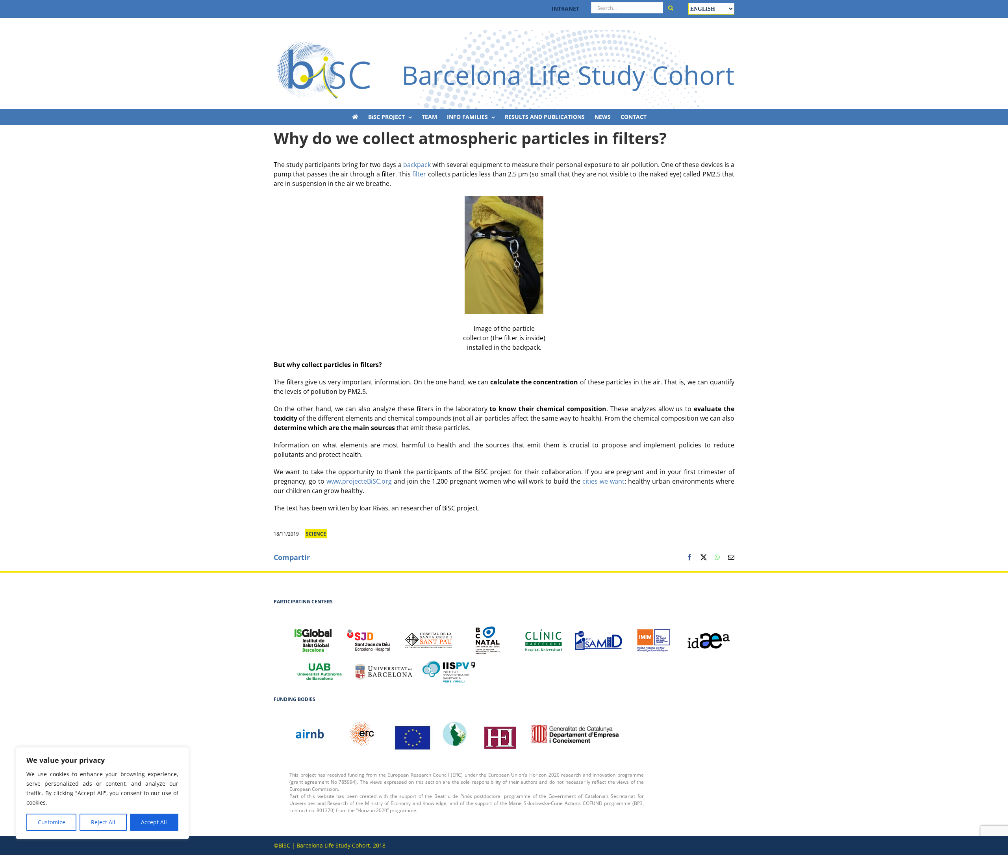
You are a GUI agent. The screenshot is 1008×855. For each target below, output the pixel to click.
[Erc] (413, 734)
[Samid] (598, 636)
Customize (51, 822)
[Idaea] (708, 636)
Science (316, 533)
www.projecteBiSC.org (359, 481)
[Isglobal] (313, 636)
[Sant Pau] (428, 636)
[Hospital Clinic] (543, 636)
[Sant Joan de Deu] (368, 636)
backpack (417, 164)
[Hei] (500, 734)
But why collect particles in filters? (328, 364)
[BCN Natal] (488, 636)
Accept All (154, 822)
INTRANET (565, 8)
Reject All (103, 822)
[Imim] (653, 636)
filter (420, 174)
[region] (102, 793)
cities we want (602, 481)
